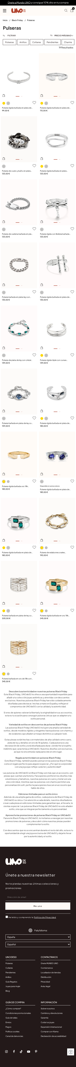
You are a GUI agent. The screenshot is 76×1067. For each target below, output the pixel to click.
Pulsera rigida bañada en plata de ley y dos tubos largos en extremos (55, 297)
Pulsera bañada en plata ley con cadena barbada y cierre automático (16, 297)
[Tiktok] (21, 1051)
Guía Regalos (11, 982)
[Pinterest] (36, 1051)
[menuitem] (7, 21)
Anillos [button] (23, 42)
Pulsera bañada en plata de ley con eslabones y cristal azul (17, 423)
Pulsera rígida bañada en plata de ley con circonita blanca (16, 108)
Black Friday (17, 20)
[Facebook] (14, 1051)
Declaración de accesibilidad (53, 1036)
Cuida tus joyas (47, 1022)
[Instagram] (6, 1051)
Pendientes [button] (52, 42)
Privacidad (45, 982)
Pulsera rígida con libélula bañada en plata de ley (54, 234)
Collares (9, 968)
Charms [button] (68, 42)
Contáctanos (47, 968)
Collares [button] (36, 42)
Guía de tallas (11, 1018)
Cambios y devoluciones (52, 1013)
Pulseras (31, 20)
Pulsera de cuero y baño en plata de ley (16, 171)
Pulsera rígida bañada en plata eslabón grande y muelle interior (54, 171)
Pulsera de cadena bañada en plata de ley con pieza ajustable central (17, 234)
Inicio (5, 20)
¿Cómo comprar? (13, 1008)
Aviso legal (45, 986)
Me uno (38, 906)
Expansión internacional (51, 1027)
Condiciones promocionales (18, 1013)
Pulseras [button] (9, 42)
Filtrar (11, 35)
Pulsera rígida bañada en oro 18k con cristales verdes (54, 615)
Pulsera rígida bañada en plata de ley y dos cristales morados (54, 489)
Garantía (44, 1018)
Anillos (8, 977)
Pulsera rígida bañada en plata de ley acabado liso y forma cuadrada (55, 108)
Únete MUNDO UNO (49, 963)
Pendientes (10, 972)
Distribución (46, 977)
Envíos (8, 1022)
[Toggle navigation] (4, 11)
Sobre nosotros (48, 1008)
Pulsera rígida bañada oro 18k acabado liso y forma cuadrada (16, 486)
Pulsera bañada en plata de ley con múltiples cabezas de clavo (17, 615)
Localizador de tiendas (51, 972)
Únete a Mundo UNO (19, 2)
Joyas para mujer (13, 986)
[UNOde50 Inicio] (18, 10)
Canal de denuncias (14, 1036)
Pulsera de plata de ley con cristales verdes (17, 360)
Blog (8, 991)
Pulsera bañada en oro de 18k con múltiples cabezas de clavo (17, 678)
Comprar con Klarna (49, 1031)
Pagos (8, 1027)
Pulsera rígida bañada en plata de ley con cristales (54, 423)
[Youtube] (28, 1051)
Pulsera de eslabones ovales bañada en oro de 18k (52, 552)
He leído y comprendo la (32, 917)
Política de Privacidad (45, 917)
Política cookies (12, 1031)
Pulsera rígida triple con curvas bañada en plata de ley (53, 360)
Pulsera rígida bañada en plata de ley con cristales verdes (16, 552)
